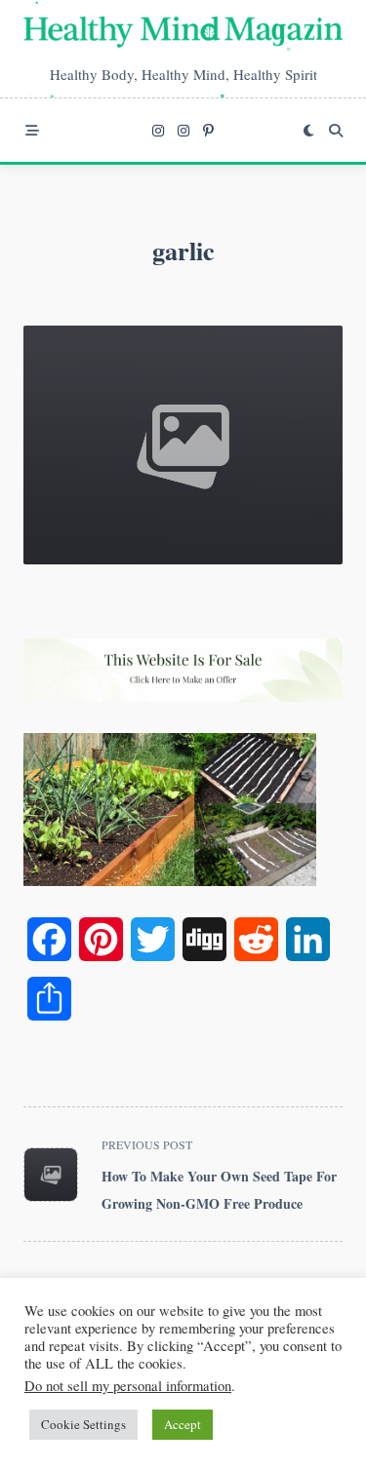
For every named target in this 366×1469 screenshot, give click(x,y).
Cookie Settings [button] (83, 1424)
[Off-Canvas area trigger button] (32, 130)
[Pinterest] (208, 130)
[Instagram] (158, 130)
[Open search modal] (336, 130)
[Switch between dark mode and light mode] (308, 130)
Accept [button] (182, 1424)
